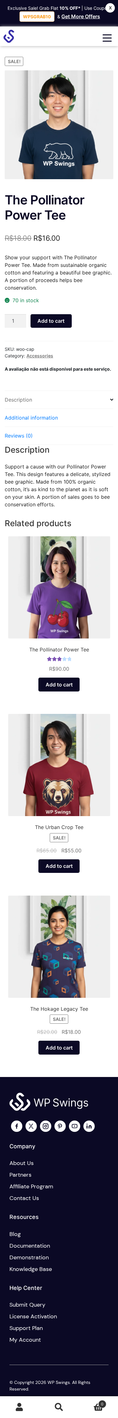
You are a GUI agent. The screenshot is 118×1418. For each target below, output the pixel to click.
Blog (15, 1234)
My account (25, 1340)
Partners (20, 1175)
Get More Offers (80, 16)
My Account (19, 1407)
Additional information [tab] (31, 418)
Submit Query (27, 1305)
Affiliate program (31, 1186)
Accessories (39, 355)
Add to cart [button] (59, 684)
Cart (91, 1401)
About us (21, 1163)
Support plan (26, 1328)
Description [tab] (18, 400)
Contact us (24, 1198)
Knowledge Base (30, 1269)
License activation (33, 1316)
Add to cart (51, 321)
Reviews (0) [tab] (19, 435)
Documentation (29, 1246)
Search (59, 1407)
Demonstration (29, 1257)
